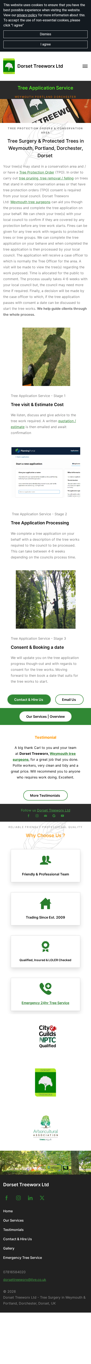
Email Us (69, 699)
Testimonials (13, 1230)
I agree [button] (45, 44)
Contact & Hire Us (29, 699)
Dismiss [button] (45, 34)
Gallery (8, 1248)
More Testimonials (45, 795)
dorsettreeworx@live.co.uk (24, 1279)
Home (8, 1211)
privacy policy (27, 15)
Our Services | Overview (45, 716)
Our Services (13, 1220)
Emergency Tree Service (22, 1257)
